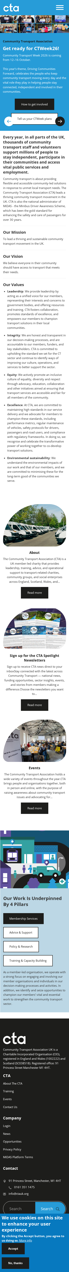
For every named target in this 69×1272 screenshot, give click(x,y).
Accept (13, 1248)
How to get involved (34, 104)
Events (34, 768)
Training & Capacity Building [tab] (28, 960)
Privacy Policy (12, 1149)
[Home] (28, 7)
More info (25, 1240)
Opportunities (12, 1141)
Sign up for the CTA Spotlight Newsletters (34, 657)
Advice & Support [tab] (20, 932)
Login (6, 1126)
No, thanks (15, 1263)
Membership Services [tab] (23, 918)
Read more (34, 592)
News (6, 1134)
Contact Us (10, 1107)
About (34, 552)
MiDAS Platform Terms (18, 1157)
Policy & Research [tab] (21, 946)
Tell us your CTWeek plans (34, 119)
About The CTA (12, 1083)
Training (8, 1091)
